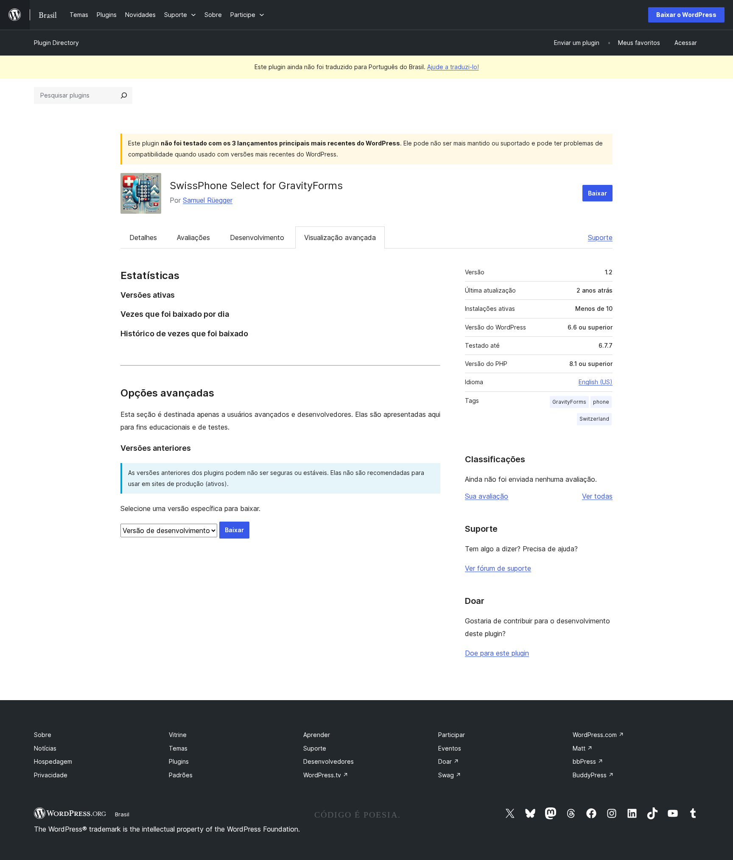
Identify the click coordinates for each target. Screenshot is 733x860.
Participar (451, 734)
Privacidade (50, 775)
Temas (178, 748)
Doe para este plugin (497, 653)
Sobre (42, 734)
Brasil (122, 814)
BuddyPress (593, 775)
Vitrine (178, 734)
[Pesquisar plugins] (123, 95)
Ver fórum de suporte (498, 568)
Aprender (316, 734)
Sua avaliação (486, 496)
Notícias (45, 748)
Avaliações (193, 237)
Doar (448, 761)
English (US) (596, 381)
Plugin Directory (56, 42)
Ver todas (597, 496)
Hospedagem (53, 761)
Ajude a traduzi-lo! (453, 66)
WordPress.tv (325, 775)
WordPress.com (598, 734)
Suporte (600, 237)
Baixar (597, 193)
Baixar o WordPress (686, 14)
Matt (583, 748)
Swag (449, 775)
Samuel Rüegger (207, 200)
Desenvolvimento (257, 237)
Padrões (181, 775)
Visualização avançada (340, 237)
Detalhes (143, 237)
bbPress (588, 761)
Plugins (179, 761)
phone (601, 402)
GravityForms (569, 402)
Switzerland (594, 419)
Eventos (449, 748)
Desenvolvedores (328, 761)
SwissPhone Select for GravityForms (256, 185)
